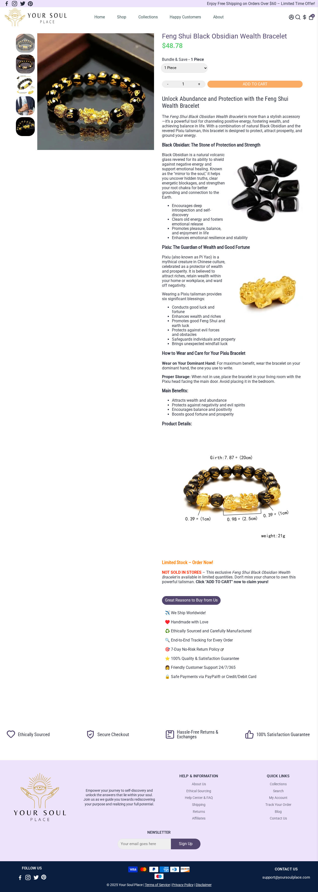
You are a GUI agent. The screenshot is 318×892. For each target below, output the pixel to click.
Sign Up (186, 843)
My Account (278, 798)
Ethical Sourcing (198, 791)
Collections (148, 17)
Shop (121, 17)
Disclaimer (204, 885)
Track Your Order (278, 805)
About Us (199, 784)
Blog (278, 812)
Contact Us (278, 818)
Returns (199, 812)
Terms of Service (157, 885)
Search (278, 791)
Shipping (198, 805)
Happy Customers (185, 17)
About (218, 17)
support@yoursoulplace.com (286, 877)
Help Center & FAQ (199, 798)
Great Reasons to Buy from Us (191, 600)
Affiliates (198, 818)
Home (99, 17)
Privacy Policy (183, 885)
